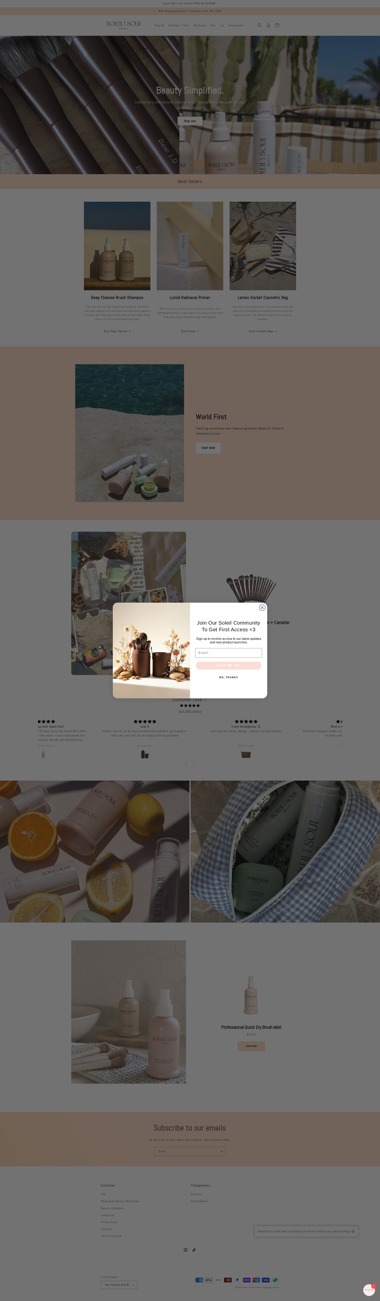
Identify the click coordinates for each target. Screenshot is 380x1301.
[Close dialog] (262, 608)
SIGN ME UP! (229, 665)
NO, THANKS (228, 677)
